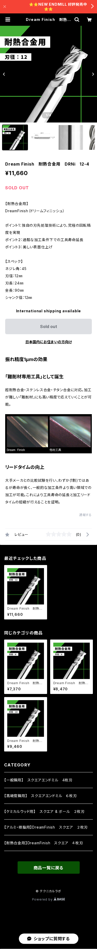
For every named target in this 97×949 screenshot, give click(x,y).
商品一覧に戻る (49, 867)
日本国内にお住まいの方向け (48, 342)
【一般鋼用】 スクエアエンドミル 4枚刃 (38, 780)
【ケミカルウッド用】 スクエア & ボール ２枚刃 (44, 811)
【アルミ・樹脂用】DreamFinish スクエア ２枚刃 (46, 827)
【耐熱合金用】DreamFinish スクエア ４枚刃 (43, 843)
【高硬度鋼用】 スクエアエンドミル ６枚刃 (40, 795)
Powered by (43, 899)
